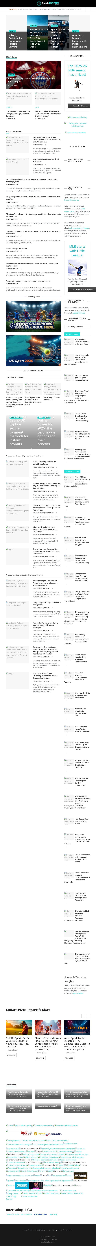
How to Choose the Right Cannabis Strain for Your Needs (82, 858)
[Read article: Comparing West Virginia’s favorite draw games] (17, 609)
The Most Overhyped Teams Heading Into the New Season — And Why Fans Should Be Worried (14, 402)
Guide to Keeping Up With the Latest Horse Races (44, 462)
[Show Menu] (7, 3)
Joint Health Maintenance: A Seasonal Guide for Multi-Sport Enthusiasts (45, 529)
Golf (37, 107)
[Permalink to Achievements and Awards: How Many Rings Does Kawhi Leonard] (77, 173)
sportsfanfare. (78, 993)
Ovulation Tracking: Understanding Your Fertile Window (75, 677)
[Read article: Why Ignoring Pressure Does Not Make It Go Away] (69, 341)
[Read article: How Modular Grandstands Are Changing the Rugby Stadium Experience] (19, 98)
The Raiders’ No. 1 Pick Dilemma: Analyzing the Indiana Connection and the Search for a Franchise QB (76, 397)
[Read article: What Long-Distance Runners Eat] (52, 389)
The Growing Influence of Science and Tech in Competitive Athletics (76, 639)
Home (25, 1230)
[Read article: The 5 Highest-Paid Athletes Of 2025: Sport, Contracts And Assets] (33, 389)
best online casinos (71, 200)
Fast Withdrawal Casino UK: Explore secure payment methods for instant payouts (19, 428)
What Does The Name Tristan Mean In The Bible (82, 729)
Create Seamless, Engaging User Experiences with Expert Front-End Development (46, 551)
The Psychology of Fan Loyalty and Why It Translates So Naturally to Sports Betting (46, 485)
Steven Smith (11, 119)
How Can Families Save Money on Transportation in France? (82, 745)
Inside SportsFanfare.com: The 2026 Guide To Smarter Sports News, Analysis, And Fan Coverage (76, 1045)
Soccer (11, 75)
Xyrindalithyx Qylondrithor (44, 467)
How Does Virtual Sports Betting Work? (82, 821)
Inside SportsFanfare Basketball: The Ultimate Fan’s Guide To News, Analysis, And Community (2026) (48, 1044)
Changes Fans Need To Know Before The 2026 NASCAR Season (81, 577)
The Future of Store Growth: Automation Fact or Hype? (82, 541)
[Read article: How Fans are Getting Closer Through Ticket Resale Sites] (69, 895)
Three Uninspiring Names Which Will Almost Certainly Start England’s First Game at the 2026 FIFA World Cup (76, 618)
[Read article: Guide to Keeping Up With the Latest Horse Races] (17, 468)
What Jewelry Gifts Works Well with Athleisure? (82, 695)
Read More (11, 1058)
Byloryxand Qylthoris (41, 588)
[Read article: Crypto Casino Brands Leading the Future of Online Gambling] (69, 415)
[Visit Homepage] (48, 3)
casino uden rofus (12, 1214)
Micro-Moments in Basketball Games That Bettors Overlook (82, 763)
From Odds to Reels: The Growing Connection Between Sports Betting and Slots (77, 481)
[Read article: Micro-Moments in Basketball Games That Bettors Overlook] (69, 762)
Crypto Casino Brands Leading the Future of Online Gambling (81, 417)
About (60, 1230)
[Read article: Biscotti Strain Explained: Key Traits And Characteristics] (69, 657)
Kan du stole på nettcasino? (17, 248)
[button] (88, 1016)
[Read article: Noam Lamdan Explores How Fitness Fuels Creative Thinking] (69, 558)
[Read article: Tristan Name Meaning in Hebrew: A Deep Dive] (69, 711)
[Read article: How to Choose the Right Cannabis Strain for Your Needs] (69, 857)
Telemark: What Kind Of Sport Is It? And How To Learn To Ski (82, 435)
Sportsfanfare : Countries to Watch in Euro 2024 (36, 9)
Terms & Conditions (37, 1230)
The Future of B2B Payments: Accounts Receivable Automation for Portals (76, 915)
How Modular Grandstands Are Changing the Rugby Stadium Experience (18, 113)
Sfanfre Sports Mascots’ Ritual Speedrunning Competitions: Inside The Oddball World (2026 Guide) (19, 1044)
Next (86, 137)
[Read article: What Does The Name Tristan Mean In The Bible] (69, 729)
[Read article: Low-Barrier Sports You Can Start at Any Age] (17, 166)
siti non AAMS (26, 1214)
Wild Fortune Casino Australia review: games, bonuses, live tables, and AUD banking (47, 139)
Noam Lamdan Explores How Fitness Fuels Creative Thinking (82, 559)
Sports (12, 31)
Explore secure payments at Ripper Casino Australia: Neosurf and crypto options (76, 1108)
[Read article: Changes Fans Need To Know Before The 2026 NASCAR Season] (69, 576)
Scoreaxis (20, 377)
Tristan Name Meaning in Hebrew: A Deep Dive (81, 712)
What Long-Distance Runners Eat (52, 398)
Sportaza (53, 1214)
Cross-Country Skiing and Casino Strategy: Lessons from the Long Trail (76, 501)
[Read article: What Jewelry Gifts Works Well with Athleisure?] (69, 695)
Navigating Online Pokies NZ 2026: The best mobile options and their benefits (46, 430)
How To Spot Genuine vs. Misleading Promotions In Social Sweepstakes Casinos (45, 675)
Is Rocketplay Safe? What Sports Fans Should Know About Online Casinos (77, 522)
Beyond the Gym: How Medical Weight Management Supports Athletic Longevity (45, 583)
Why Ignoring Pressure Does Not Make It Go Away (82, 341)
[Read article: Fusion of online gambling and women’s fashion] (69, 377)
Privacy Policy (51, 1230)
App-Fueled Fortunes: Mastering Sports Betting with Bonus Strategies (45, 625)
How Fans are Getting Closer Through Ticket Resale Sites (81, 896)
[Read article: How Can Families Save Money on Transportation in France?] (69, 744)
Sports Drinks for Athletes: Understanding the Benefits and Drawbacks (77, 877)
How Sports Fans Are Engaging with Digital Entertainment (79, 41)
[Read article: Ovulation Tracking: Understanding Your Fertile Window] (69, 675)
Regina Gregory (12, 185)
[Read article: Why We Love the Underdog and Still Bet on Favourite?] (69, 780)
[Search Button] (89, 3)
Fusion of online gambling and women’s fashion (81, 377)
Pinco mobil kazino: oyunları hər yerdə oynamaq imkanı (28, 281)
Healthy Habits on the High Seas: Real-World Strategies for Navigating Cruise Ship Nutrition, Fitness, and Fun (76, 937)
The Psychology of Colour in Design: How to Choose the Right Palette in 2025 (77, 958)
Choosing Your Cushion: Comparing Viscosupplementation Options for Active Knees (47, 507)
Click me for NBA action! (80, 106)
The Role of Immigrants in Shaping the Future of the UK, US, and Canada (77, 839)
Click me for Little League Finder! (83, 290)
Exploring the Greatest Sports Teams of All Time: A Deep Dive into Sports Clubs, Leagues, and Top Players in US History (45, 650)
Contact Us (68, 1230)
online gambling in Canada (79, 228)
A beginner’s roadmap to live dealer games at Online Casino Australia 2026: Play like (77, 1094)
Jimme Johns (13, 85)
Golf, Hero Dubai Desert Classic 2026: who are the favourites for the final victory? (48, 113)
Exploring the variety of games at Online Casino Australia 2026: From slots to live (19, 1108)
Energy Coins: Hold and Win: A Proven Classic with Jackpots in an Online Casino (77, 596)
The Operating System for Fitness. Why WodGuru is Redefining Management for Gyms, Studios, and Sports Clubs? (77, 802)
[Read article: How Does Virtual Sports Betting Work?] (69, 821)
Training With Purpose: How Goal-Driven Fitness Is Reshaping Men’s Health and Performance (77, 454)
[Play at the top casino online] (62, 1185)
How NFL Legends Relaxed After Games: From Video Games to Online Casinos (76, 359)
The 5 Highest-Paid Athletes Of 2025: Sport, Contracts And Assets (33, 401)
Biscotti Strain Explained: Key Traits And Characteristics (81, 658)
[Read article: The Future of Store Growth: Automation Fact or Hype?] (69, 540)
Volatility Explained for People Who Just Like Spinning (15, 41)
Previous (68, 137)
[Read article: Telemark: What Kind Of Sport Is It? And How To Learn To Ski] (69, 433)
